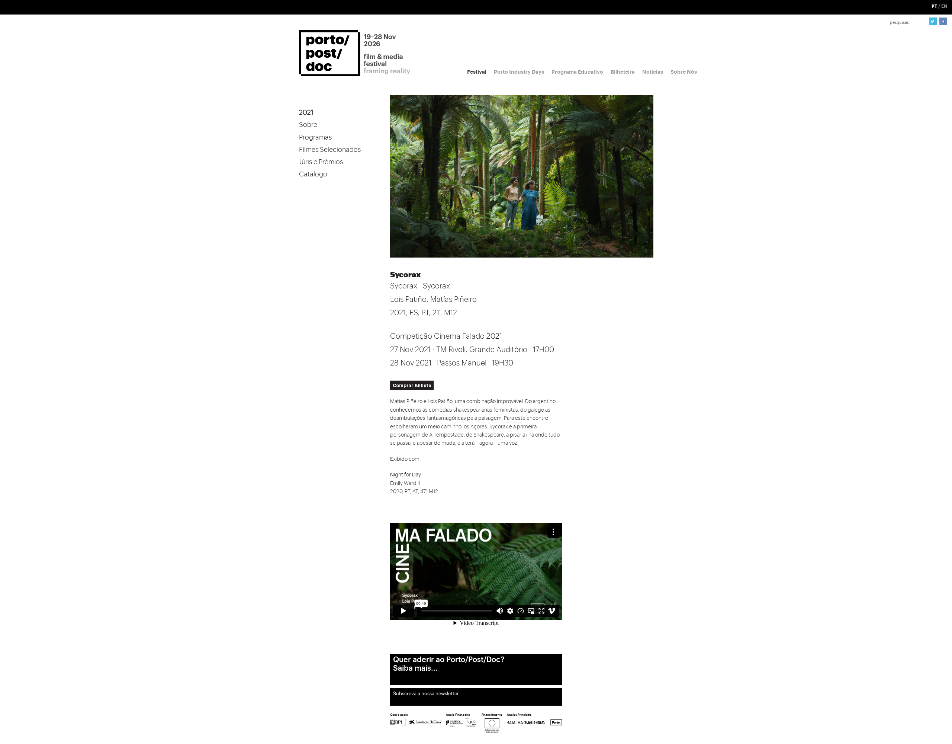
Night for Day (405, 475)
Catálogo (313, 174)
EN (944, 6)
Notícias (652, 71)
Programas (315, 137)
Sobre (308, 124)
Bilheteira (623, 71)
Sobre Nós (683, 71)
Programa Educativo (577, 71)
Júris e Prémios (321, 162)
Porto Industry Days (519, 71)
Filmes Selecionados (330, 149)
